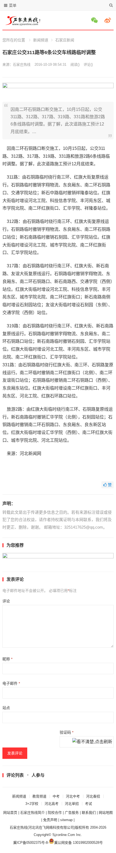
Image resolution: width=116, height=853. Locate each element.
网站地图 (106, 813)
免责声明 (50, 820)
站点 (6, 708)
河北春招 (93, 796)
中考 (56, 796)
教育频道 (39, 796)
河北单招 (72, 804)
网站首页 (10, 813)
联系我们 (89, 813)
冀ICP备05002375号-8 (30, 843)
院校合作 (55, 813)
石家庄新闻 (64, 40)
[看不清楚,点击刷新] (92, 742)
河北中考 (73, 796)
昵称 (7, 659)
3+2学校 (31, 804)
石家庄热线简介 (32, 813)
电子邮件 (11, 683)
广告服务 (72, 813)
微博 (108, 20)
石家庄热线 (21, 64)
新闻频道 (40, 40)
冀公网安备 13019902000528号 (78, 843)
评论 (6, 601)
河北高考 (52, 804)
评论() (88, 64)
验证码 (66, 732)
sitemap (66, 820)
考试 (88, 804)
